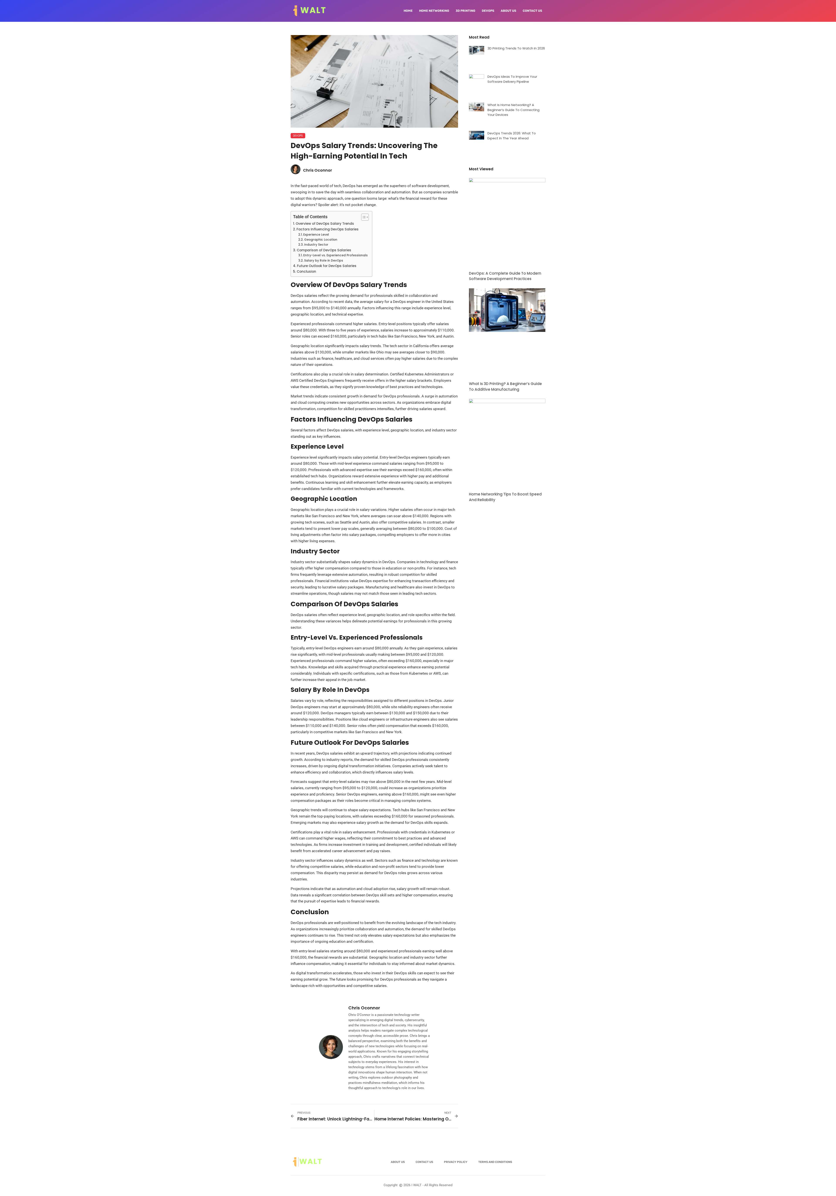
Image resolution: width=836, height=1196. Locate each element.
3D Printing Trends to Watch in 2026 (516, 48)
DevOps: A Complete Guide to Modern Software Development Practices (505, 276)
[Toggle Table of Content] (363, 217)
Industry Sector (316, 245)
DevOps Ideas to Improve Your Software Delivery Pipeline (512, 79)
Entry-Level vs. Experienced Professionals (335, 255)
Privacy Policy (455, 1162)
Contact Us (532, 11)
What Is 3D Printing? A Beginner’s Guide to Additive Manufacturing (505, 386)
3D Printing (465, 11)
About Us (508, 11)
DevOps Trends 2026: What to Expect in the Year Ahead (511, 135)
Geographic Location (320, 240)
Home (408, 11)
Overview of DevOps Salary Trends (325, 223)
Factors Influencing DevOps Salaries (328, 229)
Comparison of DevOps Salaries (324, 250)
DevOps (488, 11)
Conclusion (306, 271)
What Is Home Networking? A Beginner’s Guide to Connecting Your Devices (513, 110)
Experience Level (316, 235)
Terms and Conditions (495, 1162)
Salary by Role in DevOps (323, 260)
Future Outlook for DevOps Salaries (326, 266)
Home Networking (434, 11)
